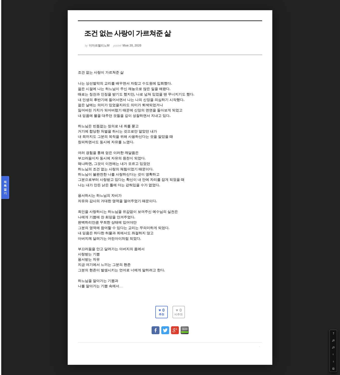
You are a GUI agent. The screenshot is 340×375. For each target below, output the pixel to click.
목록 (5, 187)
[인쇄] (333, 368)
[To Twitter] (165, 328)
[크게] (333, 340)
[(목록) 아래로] (333, 361)
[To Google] (174, 328)
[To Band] (184, 328)
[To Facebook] (155, 328)
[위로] (333, 354)
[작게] (333, 347)
